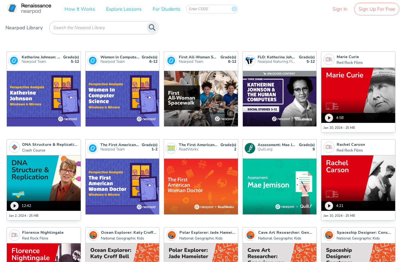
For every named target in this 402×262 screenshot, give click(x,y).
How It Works (80, 9)
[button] (358, 92)
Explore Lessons (124, 9)
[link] (29, 8)
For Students (166, 9)
